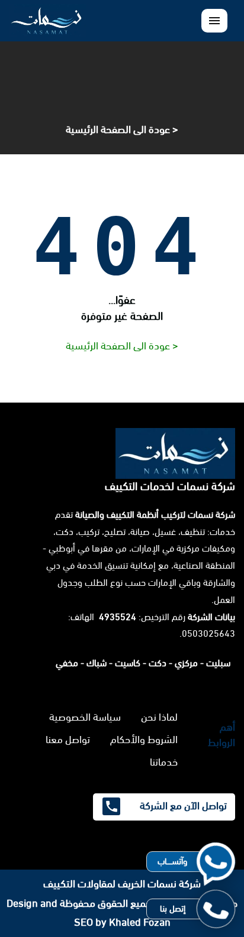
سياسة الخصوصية (85, 717)
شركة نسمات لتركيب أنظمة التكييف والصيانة (155, 514)
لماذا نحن (159, 717)
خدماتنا (164, 762)
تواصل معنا (68, 739)
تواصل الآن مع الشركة (182, 805)
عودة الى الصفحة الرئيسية (118, 129)
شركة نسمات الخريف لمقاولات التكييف (122, 883)
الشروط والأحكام (144, 739)
